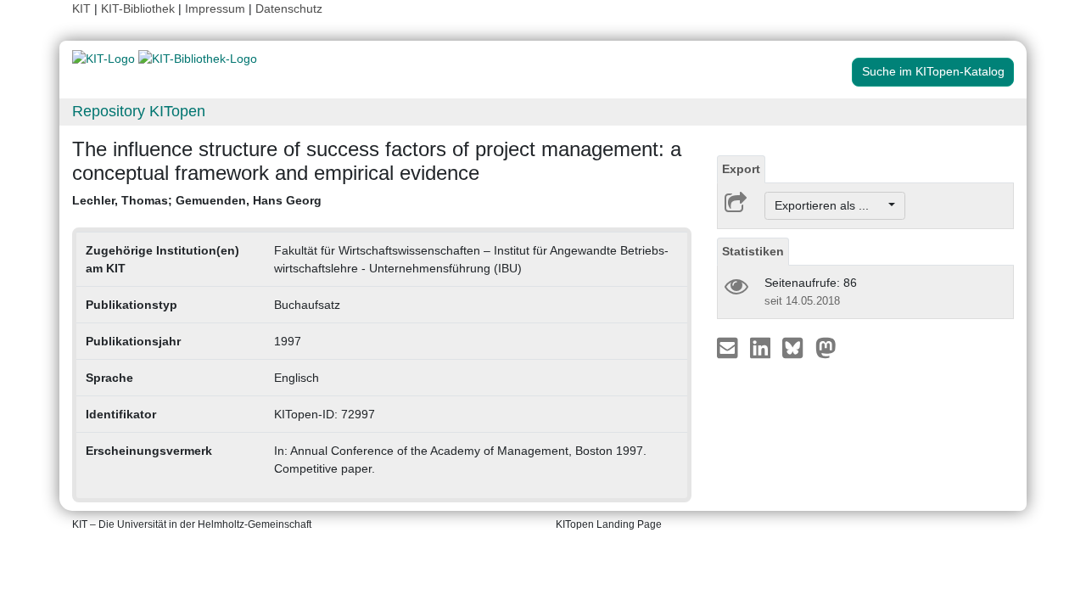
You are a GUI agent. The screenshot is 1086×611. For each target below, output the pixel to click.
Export (741, 169)
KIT (81, 8)
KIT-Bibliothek (139, 8)
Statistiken (753, 251)
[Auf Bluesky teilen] (797, 347)
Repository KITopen (138, 111)
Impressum (215, 8)
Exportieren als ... (830, 205)
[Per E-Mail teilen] (729, 347)
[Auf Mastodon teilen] (826, 347)
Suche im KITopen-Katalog (933, 71)
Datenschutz (288, 8)
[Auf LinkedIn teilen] (762, 347)
